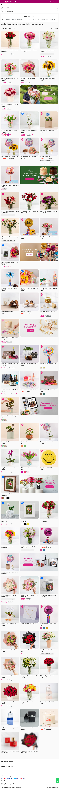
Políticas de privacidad (51, 787)
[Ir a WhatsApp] (57, 780)
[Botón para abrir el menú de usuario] (53, 1)
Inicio (3, 19)
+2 (13, 54)
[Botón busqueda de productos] (50, 1)
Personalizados (54, 19)
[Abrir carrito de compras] (56, 1)
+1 (10, 134)
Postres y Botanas (44, 19)
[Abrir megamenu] (2, 1)
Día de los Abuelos (11, 19)
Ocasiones (27, 19)
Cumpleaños (20, 19)
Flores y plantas (35, 19)
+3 (16, 394)
